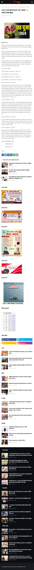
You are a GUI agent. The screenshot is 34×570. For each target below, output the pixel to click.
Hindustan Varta (13, 566)
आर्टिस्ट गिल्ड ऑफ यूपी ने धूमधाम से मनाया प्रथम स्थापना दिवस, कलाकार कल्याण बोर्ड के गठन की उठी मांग (20, 359)
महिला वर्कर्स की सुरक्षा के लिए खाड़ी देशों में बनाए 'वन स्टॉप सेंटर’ (20, 383)
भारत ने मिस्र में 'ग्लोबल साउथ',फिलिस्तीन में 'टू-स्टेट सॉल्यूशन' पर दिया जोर (20, 519)
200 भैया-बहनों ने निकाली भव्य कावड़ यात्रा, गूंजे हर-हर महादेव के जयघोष (20, 352)
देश (5, 7)
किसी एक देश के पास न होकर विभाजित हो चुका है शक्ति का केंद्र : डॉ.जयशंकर (20, 434)
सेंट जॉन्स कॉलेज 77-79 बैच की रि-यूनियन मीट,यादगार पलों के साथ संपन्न (20, 530)
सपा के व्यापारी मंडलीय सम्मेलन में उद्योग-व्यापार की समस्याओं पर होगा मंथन (20, 416)
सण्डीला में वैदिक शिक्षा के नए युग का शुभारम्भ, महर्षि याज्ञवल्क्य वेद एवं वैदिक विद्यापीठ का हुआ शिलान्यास (20, 474)
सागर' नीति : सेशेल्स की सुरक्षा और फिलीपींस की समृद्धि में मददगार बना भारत (19, 170)
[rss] (9, 343)
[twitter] (24, 339)
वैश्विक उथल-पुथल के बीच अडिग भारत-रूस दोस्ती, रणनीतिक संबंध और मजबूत (20, 492)
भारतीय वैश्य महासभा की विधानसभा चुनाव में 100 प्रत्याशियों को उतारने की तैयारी (20, 402)
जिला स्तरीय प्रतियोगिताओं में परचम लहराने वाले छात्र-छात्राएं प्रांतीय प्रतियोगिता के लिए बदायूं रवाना (20, 550)
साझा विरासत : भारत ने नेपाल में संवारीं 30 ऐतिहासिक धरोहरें (19, 498)
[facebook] (9, 339)
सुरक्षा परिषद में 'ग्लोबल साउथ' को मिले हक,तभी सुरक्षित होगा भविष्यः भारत (20, 512)
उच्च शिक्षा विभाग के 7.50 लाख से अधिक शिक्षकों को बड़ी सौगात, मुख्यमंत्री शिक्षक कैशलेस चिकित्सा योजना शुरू (20, 481)
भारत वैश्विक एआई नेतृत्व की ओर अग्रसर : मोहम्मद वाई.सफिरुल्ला (18, 427)
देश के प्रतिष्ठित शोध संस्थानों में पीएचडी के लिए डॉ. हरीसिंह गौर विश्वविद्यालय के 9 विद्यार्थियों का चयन (20, 177)
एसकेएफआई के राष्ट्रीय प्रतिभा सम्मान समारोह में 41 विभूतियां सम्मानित (20, 164)
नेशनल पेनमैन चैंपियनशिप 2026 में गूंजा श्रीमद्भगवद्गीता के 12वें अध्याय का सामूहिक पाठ (20, 536)
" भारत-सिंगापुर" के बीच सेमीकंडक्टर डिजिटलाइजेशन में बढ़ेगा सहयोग (20, 505)
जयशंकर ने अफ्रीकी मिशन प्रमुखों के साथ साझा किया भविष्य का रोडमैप (20, 390)
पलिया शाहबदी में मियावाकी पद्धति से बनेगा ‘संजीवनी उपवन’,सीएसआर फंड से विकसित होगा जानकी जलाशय (19, 461)
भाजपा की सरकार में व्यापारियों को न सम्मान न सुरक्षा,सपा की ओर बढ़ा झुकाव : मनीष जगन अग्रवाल (20, 409)
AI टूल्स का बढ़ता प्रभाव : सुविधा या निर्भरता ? (17, 440)
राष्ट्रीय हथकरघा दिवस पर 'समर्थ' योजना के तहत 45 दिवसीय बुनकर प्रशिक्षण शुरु (20, 467)
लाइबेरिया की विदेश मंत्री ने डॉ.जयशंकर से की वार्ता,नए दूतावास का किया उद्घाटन (20, 377)
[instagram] (24, 343)
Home (3, 7)
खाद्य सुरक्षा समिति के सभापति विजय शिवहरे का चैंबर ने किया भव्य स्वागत (20, 365)
